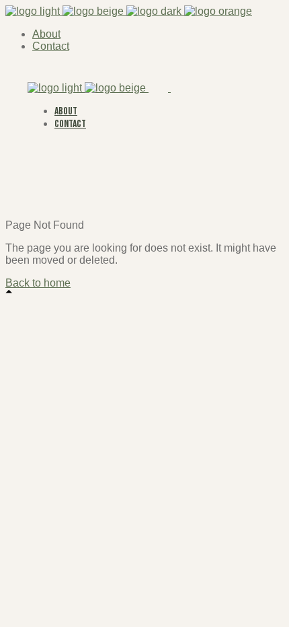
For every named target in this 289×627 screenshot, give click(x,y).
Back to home (38, 283)
